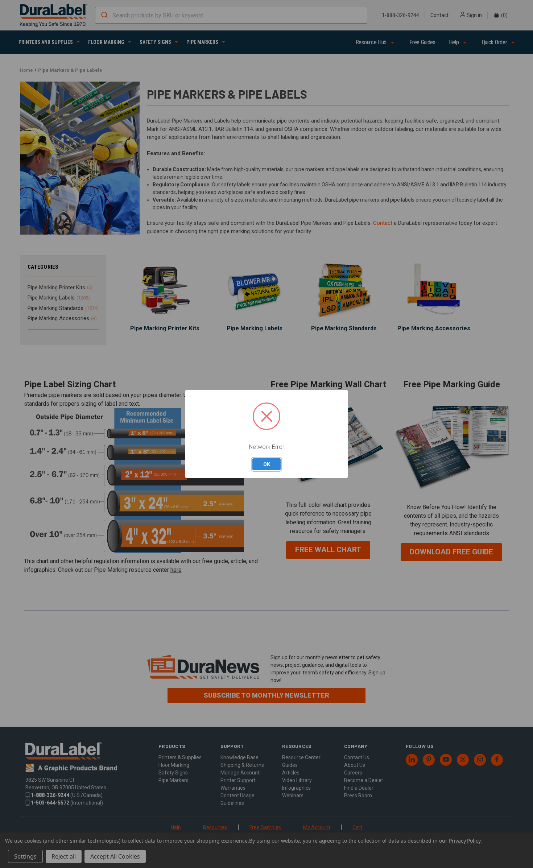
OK (266, 464)
